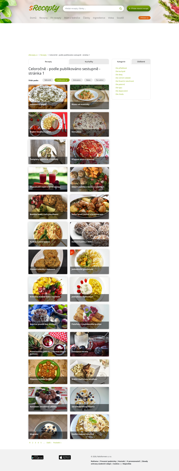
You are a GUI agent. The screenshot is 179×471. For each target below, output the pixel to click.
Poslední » (57, 442)
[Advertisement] (89, 37)
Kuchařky (89, 61)
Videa (111, 17)
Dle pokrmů (120, 84)
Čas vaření (99, 80)
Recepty (43, 17)
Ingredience (99, 17)
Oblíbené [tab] (141, 61)
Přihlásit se (144, 18)
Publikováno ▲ (62, 80)
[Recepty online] (44, 8)
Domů (33, 17)
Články (86, 17)
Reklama (94, 461)
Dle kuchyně (120, 71)
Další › (49, 442)
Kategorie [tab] (121, 61)
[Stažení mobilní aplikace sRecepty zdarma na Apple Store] (65, 457)
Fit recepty (56, 17)
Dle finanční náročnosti (125, 81)
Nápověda (127, 464)
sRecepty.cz (32, 55)
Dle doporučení (122, 91)
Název (88, 80)
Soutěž (120, 17)
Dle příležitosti (121, 68)
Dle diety (119, 74)
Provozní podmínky (108, 461)
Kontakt (121, 461)
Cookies (116, 464)
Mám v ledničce (72, 17)
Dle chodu (120, 94)
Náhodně (48, 80)
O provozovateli (133, 461)
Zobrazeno (77, 80)
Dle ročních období (123, 78)
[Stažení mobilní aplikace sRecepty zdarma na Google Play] (38, 457)
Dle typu (119, 87)
